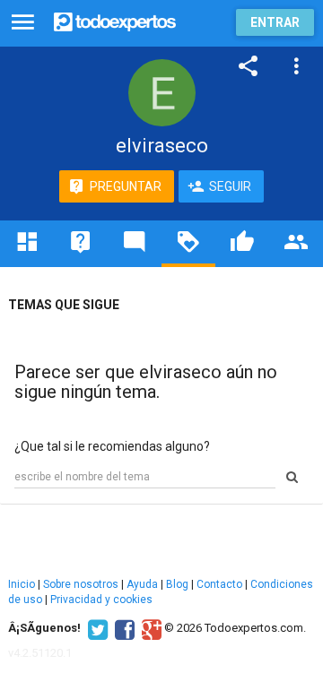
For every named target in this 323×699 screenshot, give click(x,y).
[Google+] (149, 628)
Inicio (21, 584)
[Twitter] (95, 628)
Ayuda (142, 584)
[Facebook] (122, 628)
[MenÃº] (23, 23)
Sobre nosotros (80, 584)
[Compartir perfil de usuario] (248, 66)
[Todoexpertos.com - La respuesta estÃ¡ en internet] (114, 20)
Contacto (219, 584)
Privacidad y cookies (101, 599)
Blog (177, 584)
